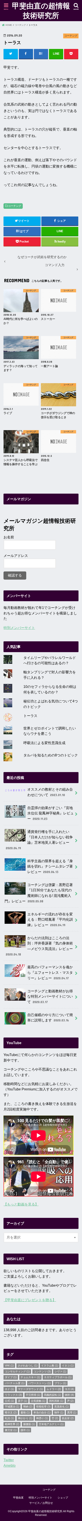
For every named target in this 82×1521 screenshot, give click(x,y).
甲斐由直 (18, 1497)
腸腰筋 (29, 1424)
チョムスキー (30, 1377)
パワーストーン (39, 1383)
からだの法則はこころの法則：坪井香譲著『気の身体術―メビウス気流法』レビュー (39, 946)
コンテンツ (42, 1371)
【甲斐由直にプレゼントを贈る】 (29, 1300)
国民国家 (56, 1400)
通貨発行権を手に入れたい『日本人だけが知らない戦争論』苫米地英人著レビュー (39, 840)
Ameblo (9, 1465)
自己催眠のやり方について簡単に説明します (50, 1017)
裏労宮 (11, 1430)
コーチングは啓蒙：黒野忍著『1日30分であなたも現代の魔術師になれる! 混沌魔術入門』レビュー (39, 893)
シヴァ (60, 1371)
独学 (58, 1412)
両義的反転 (52, 1394)
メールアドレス (15, 556)
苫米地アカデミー (51, 1424)
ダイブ (11, 1377)
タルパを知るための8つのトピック (50, 755)
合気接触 (38, 1400)
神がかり (25, 1418)
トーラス (30, 716)
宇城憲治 (12, 1406)
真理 (71, 1412)
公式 (9, 1400)
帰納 (27, 1406)
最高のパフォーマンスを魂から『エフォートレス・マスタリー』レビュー (50, 972)
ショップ (63, 1497)
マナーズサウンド (30, 1389)
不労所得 (33, 1394)
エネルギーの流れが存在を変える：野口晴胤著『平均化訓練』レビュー (50, 919)
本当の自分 (42, 1412)
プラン (60, 1383)
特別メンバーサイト (19, 628)
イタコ (68, 1365)
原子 (22, 1400)
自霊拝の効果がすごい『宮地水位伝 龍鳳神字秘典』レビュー (50, 813)
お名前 (8, 537)
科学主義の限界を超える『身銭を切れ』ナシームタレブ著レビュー (50, 866)
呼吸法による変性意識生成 (44, 743)
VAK (9, 1365)
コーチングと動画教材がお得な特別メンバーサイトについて (50, 996)
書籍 (25, 1412)
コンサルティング (17, 1371)
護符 (25, 1430)
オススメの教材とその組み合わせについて (50, 792)
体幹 (69, 1394)
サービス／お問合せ (41, 1503)
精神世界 (12, 1424)
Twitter (8, 1460)
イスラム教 (49, 1365)
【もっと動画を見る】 (20, 1204)
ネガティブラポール (58, 1377)
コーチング (14, 205)
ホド (9, 1389)
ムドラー (54, 1389)
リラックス (13, 1394)
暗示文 (11, 1412)
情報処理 (43, 1406)
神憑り (42, 1418)
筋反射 (68, 1418)
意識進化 (61, 1406)
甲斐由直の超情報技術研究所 (41, 10)
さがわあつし (27, 1365)
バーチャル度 (14, 1383)
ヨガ (69, 1389)
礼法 (9, 1418)
